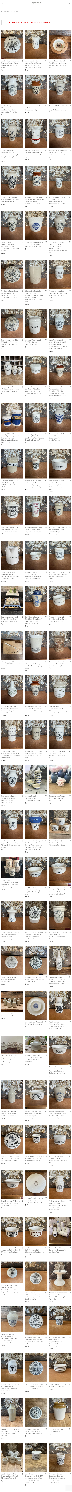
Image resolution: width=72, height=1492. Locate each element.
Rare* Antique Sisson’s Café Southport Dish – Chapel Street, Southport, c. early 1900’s (34, 1251)
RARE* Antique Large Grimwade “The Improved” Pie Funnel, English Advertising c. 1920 (10, 710)
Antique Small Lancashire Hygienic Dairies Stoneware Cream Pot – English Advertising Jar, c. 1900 (34, 200)
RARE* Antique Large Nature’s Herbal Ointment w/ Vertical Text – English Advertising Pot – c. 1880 (33, 64)
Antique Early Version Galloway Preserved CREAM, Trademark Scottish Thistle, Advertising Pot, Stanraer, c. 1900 (58, 247)
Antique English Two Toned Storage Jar (56, 1430)
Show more (11, 70)
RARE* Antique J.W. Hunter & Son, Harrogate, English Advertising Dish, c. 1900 (10, 1203)
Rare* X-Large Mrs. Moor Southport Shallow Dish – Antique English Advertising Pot (34, 1115)
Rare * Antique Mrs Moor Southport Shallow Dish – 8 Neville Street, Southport (10, 1250)
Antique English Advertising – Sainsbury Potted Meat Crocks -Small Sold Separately (10, 884)
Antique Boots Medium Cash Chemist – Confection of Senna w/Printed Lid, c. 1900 (58, 294)
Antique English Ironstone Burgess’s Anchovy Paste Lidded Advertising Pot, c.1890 (10, 64)
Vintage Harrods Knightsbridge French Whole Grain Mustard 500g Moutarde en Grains (58, 710)
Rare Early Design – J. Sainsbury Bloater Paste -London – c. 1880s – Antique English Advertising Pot (34, 437)
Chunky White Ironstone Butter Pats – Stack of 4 (57, 1386)
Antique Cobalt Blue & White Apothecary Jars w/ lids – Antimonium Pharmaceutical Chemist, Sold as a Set (10, 438)
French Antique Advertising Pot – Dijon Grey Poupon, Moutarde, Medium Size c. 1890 (57, 1025)
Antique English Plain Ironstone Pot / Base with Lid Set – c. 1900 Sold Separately (33, 1058)
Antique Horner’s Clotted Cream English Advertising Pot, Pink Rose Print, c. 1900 (34, 530)
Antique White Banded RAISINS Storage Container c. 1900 (33, 342)
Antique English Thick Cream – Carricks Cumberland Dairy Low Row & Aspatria (56, 437)
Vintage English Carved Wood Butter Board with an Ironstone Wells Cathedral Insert (58, 64)
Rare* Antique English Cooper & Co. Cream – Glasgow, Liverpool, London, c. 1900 (8, 799)
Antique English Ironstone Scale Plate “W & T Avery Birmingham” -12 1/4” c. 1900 (34, 1200)
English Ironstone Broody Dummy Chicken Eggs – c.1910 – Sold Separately (9, 619)
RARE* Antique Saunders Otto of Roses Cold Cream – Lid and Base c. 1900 (34, 1387)
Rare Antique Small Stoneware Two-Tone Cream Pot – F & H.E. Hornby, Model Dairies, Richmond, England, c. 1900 (58, 391)
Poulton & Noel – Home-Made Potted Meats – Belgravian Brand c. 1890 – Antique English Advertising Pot (57, 1205)
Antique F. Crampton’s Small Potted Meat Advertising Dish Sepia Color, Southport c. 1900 (33, 575)
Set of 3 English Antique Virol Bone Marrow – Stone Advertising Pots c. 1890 (10, 389)
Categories (5, 11)
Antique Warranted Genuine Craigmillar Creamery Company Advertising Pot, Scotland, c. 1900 (10, 246)
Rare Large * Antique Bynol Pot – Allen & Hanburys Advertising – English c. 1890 (10, 531)
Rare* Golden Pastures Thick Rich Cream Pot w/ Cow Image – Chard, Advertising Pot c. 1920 (33, 620)
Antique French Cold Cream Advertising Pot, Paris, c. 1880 (9, 979)
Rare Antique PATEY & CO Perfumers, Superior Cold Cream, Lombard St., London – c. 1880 (33, 1296)
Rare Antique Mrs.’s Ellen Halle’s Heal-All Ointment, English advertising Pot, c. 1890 (10, 343)
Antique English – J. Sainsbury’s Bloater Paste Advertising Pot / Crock (57, 843)
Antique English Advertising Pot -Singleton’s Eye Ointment (33, 798)
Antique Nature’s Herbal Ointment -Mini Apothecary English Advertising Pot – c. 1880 (57, 200)
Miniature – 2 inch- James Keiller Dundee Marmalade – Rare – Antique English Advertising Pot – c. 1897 (34, 484)
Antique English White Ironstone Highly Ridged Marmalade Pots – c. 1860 (9, 1476)
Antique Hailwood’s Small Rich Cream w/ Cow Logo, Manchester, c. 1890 (34, 108)
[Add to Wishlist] (22, 61)
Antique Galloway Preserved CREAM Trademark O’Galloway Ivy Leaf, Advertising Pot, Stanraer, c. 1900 (10, 155)
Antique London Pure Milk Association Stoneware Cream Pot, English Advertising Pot (58, 531)
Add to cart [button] (4, 70)
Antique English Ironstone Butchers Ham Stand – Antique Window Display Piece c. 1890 (58, 1296)
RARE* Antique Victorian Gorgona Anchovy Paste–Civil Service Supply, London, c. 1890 (34, 936)
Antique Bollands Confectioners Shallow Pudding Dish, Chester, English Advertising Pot (57, 1070)
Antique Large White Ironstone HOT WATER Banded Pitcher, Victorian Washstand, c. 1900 (10, 575)
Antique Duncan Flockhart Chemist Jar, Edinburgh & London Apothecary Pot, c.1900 (34, 665)
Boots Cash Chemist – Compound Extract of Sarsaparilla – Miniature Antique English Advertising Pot (57, 1478)
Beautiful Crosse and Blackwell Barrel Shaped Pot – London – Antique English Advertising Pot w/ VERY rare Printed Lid (58, 344)
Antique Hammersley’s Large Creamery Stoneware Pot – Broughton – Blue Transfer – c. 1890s (57, 1115)
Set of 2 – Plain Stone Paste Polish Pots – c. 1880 (10, 1015)
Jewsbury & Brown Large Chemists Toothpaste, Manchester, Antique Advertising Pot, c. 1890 (9, 294)
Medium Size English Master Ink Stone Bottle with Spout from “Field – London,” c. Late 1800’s (10, 1432)
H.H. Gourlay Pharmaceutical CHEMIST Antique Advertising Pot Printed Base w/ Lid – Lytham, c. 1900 (34, 1478)
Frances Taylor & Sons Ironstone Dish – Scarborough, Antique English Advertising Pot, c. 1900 (57, 485)
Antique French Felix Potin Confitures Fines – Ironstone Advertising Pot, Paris (58, 936)
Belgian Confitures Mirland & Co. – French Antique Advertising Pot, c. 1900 (34, 244)
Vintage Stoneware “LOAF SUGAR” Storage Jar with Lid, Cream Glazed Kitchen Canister (10, 484)
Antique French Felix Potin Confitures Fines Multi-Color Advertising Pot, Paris (58, 665)
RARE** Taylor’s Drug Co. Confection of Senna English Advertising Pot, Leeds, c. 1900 (10, 1388)
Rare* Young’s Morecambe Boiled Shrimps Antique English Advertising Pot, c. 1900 (34, 891)
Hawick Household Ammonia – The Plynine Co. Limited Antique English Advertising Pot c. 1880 (58, 980)
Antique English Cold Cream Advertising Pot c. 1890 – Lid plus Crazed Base (34, 1431)
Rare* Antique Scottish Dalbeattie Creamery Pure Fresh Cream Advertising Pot (33, 710)
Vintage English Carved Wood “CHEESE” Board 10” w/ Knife (10, 664)
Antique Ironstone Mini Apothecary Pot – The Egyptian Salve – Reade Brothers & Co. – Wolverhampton (57, 1342)
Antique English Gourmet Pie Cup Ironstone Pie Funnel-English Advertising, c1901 (10, 936)
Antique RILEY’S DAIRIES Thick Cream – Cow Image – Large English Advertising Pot (58, 109)
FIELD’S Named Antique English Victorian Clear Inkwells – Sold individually (9, 1059)
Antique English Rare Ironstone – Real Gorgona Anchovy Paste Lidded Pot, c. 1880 (34, 1341)
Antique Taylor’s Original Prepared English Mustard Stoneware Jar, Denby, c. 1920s (34, 754)
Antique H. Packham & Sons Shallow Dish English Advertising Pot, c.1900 (58, 619)
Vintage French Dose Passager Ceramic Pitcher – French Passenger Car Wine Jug (34, 154)
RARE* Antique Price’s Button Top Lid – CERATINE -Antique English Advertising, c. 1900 (10, 1289)
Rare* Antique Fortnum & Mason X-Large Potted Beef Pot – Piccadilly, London (10, 1158)
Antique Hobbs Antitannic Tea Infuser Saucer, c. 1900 (34, 1023)
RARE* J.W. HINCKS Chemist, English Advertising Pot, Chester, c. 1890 (58, 1159)
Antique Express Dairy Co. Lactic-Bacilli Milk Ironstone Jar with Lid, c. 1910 (58, 754)
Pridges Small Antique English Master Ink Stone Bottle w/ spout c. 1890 (9, 1114)
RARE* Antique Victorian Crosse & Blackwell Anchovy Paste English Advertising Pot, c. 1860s (10, 109)
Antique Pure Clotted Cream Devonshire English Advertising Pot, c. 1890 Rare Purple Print (10, 754)
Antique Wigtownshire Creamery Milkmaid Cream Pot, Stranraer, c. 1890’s (10, 199)
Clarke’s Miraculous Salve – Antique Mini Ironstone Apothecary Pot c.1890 (34, 1158)
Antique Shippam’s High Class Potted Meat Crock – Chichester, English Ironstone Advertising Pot (57, 891)
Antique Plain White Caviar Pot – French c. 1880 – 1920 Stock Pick (58, 1250)
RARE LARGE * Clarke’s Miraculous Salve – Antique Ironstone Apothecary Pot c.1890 (58, 575)
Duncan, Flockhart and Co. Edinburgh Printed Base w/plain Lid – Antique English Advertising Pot (34, 390)
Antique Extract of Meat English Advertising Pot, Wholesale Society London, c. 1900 (10, 844)
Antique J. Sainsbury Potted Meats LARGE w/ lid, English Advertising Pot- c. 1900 (58, 154)
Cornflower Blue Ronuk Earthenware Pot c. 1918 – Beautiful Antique (57, 798)
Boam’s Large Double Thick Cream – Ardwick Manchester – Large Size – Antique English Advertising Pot (10, 1338)
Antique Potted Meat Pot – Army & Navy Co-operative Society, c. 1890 (34, 979)
